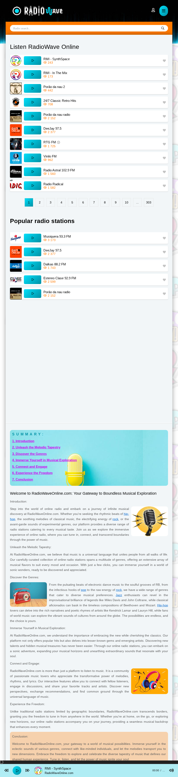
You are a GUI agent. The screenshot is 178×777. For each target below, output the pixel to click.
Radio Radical (53, 184)
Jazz (119, 595)
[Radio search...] (163, 28)
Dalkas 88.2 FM (54, 264)
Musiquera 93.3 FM (57, 236)
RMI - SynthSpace (56, 59)
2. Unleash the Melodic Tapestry (36, 447)
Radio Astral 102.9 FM (59, 170)
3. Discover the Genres (29, 454)
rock (115, 519)
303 (148, 202)
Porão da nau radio (56, 114)
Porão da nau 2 (54, 87)
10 (126, 202)
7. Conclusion (22, 479)
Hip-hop (162, 605)
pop (83, 590)
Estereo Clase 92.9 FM (59, 278)
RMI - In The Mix (55, 73)
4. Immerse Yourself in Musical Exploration (44, 460)
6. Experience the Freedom (32, 473)
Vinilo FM (50, 156)
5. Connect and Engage (29, 466)
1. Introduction (23, 441)
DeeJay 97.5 (52, 128)
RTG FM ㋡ (51, 142)
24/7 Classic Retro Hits (59, 100)
